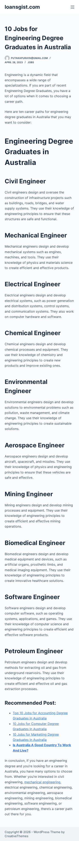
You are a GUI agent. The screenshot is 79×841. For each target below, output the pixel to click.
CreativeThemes (16, 836)
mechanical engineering (42, 782)
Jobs (31, 62)
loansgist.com (22, 7)
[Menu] (72, 7)
